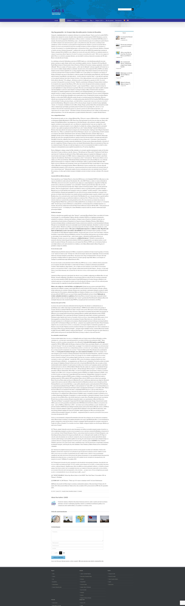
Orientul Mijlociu (55, 584)
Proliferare (82, 592)
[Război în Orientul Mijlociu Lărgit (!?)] (118, 82)
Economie (82, 579)
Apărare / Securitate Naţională (85, 573)
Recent (124, 32)
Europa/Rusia (71, 491)
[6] (68, 384)
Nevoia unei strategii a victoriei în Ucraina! (126, 45)
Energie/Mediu (82, 581)
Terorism (81, 595)
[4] (77, 374)
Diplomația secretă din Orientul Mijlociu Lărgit (126, 74)
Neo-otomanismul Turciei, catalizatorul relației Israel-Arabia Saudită (126, 64)
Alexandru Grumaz (65, 491)
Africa (53, 573)
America (53, 576)
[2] (78, 203)
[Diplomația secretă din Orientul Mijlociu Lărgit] (118, 73)
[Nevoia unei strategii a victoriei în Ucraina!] (118, 44)
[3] (89, 205)
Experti (110, 581)
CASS (54, 491)
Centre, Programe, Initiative (113, 579)
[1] (86, 196)
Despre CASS (82, 602)
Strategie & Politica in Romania (85, 597)
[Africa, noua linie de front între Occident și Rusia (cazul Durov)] (118, 52)
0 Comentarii (79, 491)
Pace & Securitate (83, 589)
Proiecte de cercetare (112, 576)
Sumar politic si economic (56, 605)
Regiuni (75, 491)
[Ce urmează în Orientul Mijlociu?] (118, 37)
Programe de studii (112, 573)
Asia (53, 579)
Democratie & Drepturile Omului (86, 576)
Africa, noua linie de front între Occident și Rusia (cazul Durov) (126, 54)
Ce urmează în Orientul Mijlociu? (126, 37)
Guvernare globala (83, 584)
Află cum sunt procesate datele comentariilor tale (90, 561)
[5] (79, 380)
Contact (81, 605)
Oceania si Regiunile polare (56, 587)
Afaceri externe (54, 602)
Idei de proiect (111, 584)
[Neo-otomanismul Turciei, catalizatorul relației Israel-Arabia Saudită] (118, 62)
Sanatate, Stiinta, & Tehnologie (85, 587)
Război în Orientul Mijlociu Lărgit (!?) (126, 83)
